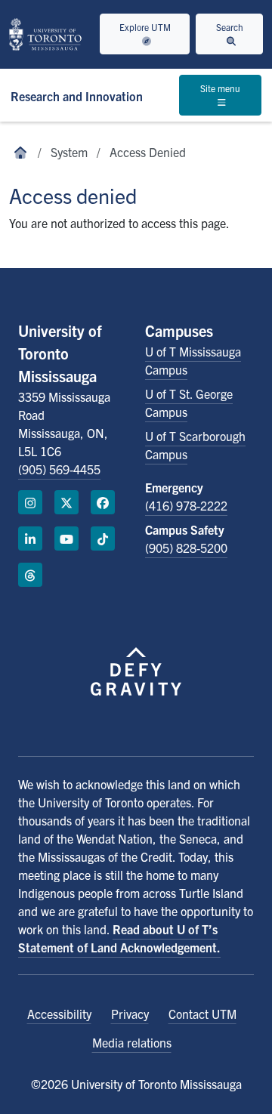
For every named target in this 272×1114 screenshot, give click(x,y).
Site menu (220, 88)
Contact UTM (202, 1013)
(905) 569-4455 (59, 469)
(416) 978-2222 (186, 505)
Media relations (132, 1042)
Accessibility (59, 1013)
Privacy (130, 1013)
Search (229, 26)
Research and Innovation (77, 95)
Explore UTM (145, 26)
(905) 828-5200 (186, 547)
